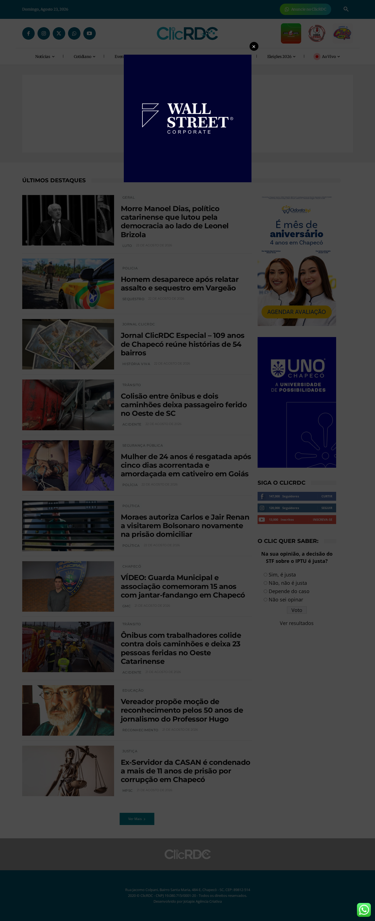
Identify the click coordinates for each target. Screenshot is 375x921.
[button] (254, 46)
